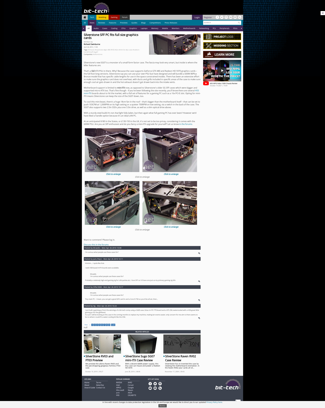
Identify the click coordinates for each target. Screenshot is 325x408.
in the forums (185, 124)
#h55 (113, 50)
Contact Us (100, 388)
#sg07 (96, 52)
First (86, 325)
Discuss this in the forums (96, 244)
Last (113, 325)
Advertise (100, 385)
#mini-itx (122, 50)
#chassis (91, 50)
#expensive (99, 50)
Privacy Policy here (214, 402)
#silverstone (97, 54)
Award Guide (89, 388)
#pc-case (129, 50)
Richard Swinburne (92, 44)
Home (86, 383)
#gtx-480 (107, 50)
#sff (91, 52)
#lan (116, 50)
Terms (98, 383)
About (86, 385)
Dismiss (163, 406)
